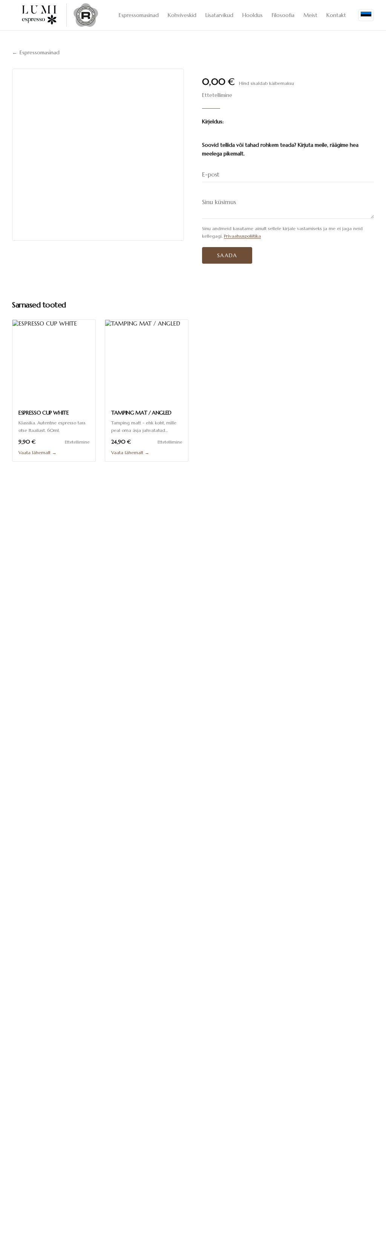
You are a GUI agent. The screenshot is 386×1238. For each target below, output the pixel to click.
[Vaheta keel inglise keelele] (366, 15)
